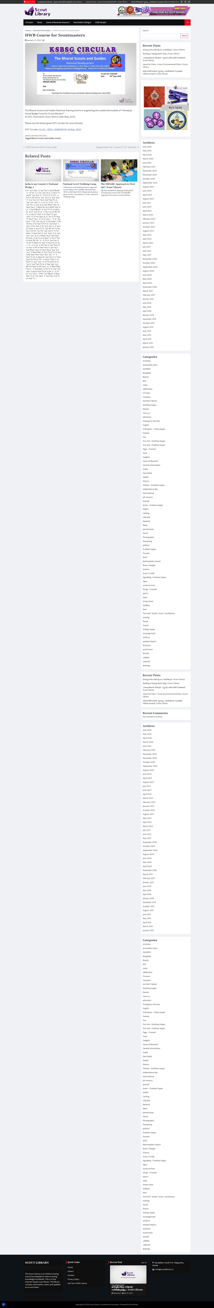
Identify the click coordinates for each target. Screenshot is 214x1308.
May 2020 (147, 279)
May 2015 (147, 335)
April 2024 (147, 195)
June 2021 (147, 251)
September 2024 (150, 183)
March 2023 (148, 215)
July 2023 (147, 203)
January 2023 (148, 223)
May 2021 (147, 255)
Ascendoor (115, 1305)
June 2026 (147, 147)
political (146, 545)
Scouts (58, 138)
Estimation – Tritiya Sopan (154, 429)
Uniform (146, 637)
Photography (148, 537)
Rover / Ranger (149, 565)
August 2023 (148, 199)
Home (70, 1267)
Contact (71, 1275)
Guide (145, 469)
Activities (147, 361)
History (146, 481)
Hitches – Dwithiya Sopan (154, 485)
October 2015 (148, 323)
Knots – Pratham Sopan (153, 505)
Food (145, 453)
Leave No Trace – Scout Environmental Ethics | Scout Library (81, 2)
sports (145, 593)
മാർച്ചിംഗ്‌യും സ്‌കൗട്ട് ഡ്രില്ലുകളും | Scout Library (127, 1288)
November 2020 (150, 259)
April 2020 (147, 283)
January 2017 (148, 299)
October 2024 (149, 179)
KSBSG (44, 136)
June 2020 (147, 275)
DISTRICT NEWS (150, 401)
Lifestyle (146, 517)
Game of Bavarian (150, 461)
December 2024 (150, 171)
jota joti (146, 501)
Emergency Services (151, 421)
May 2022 (147, 235)
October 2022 (149, 227)
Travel (145, 621)
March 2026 (148, 159)
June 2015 (147, 331)
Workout (146, 645)
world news (148, 649)
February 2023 (149, 219)
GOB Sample (100, 22)
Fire (144, 437)
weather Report (149, 641)
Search (146, 30)
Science (146, 569)
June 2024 (147, 191)
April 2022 (147, 239)
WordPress (134, 1305)
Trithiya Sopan (149, 629)
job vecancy (148, 497)
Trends (145, 625)
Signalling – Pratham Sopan (154, 577)
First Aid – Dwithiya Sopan (154, 441)
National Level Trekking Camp (79, 184)
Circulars (29, 22)
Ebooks (146, 409)
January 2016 (148, 315)
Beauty (146, 377)
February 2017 (149, 295)
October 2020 (149, 263)
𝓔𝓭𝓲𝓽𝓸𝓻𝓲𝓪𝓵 (146, 413)
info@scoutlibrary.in (164, 1269)
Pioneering (147, 541)
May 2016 (147, 307)
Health (145, 477)
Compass (147, 397)
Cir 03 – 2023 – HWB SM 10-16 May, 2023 (60, 129)
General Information (33, 136)
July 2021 (146, 247)
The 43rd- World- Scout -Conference (159, 613)
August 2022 (148, 231)
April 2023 (147, 211)
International (148, 493)
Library (71, 1271)
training (146, 617)
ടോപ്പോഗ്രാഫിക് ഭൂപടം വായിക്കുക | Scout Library (180, 2)
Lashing (146, 513)
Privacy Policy (73, 1279)
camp (145, 385)
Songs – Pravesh (150, 589)
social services (149, 585)
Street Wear (148, 601)
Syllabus (146, 605)
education (147, 417)
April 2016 (147, 311)
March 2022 (148, 243)
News (39, 22)
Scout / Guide (148, 573)
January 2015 (148, 347)
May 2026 (147, 151)
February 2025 (149, 167)
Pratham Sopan (149, 549)
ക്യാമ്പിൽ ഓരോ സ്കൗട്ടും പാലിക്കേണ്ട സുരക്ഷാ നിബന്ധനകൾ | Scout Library (132, 2)
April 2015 (147, 339)
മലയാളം (146, 665)
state (145, 597)
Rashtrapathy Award (151, 561)
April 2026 (147, 155)
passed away (148, 529)
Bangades (147, 373)
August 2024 (148, 187)
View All (143, 1263)
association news (150, 365)
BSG (144, 381)
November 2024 (150, 175)
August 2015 (148, 327)
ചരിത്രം (146, 657)
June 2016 (147, 303)
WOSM (146, 653)
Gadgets (146, 457)
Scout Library (95, 1305)
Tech (145, 609)
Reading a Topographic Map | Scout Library (161, 54)
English (146, 425)
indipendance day (150, 489)
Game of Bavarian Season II (57, 22)
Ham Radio (147, 473)
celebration (147, 389)
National (146, 521)
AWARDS (147, 369)
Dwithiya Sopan (149, 405)
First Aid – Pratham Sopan (154, 445)
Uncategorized (149, 633)
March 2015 (148, 343)
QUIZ (145, 557)
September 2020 (150, 267)
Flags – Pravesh (149, 449)
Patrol (145, 533)
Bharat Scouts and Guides (43, 138)
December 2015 (149, 319)
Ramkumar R (117, 1293)
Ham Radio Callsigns (82, 22)
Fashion (146, 433)
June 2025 (147, 163)
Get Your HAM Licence (77, 1283)
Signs (145, 581)
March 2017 (148, 291)
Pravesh (146, 553)
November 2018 (149, 287)
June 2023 (147, 207)
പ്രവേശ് (146, 661)
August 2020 (148, 271)
